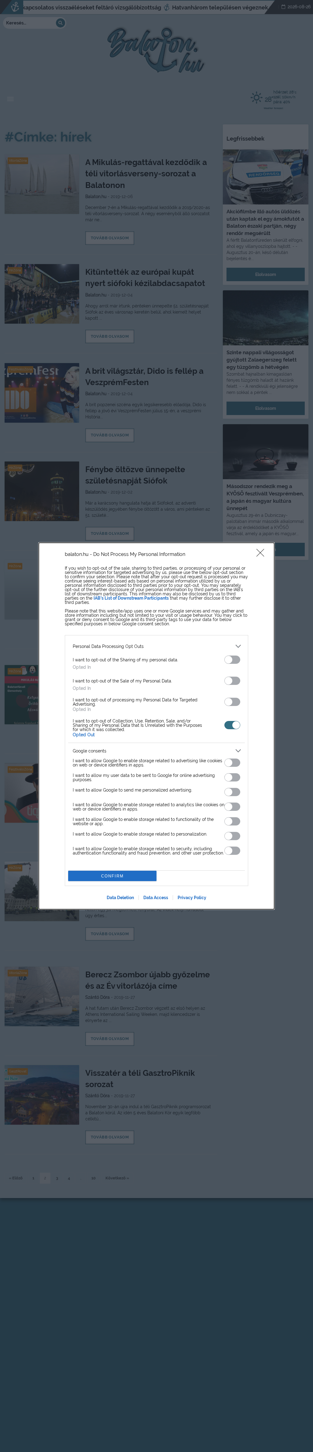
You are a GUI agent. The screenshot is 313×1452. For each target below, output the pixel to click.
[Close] (262, 555)
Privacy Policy (192, 897)
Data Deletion (120, 897)
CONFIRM (112, 876)
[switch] (232, 660)
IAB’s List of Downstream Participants (131, 598)
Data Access (155, 897)
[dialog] (156, 726)
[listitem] (156, 646)
